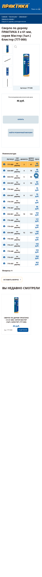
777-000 (10, 164)
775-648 (10, 251)
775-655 (10, 263)
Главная (5, 17)
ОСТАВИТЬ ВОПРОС (11, 280)
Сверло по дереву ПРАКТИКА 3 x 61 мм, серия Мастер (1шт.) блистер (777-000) (16, 320)
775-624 (10, 226)
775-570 (10, 202)
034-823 (10, 183)
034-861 (10, 214)
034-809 (10, 171)
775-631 (10, 257)
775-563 (10, 189)
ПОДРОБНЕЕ (22, 330)
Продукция (13, 17)
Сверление (22, 17)
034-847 (10, 195)
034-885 (10, 233)
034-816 (10, 177)
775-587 (10, 208)
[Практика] (36, 175)
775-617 (10, 245)
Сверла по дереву (8, 19)
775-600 (10, 220)
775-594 (10, 239)
